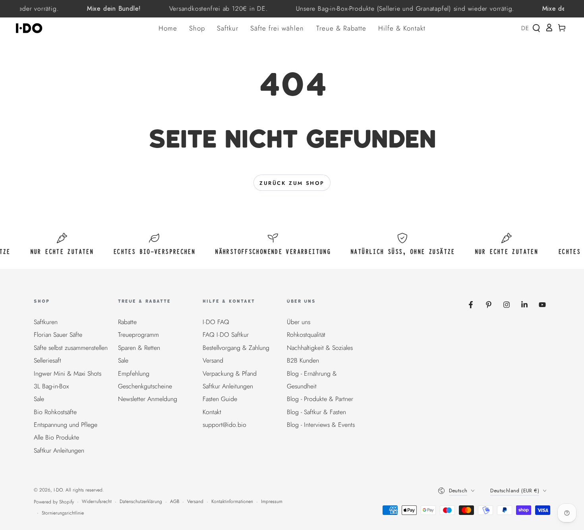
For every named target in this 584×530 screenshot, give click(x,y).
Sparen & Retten (139, 347)
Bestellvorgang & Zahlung (236, 347)
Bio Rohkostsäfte (55, 412)
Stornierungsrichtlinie (63, 513)
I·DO (58, 490)
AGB (174, 501)
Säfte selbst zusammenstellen (71, 347)
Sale (39, 398)
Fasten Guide (220, 398)
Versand (213, 360)
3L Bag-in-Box (51, 386)
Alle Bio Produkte (56, 437)
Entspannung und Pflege (65, 424)
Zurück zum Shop (292, 183)
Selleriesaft (47, 360)
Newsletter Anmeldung (147, 398)
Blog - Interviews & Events (321, 424)
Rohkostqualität (306, 334)
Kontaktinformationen (232, 501)
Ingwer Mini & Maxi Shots (67, 373)
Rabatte (127, 321)
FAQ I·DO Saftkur (226, 334)
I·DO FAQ (216, 321)
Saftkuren (46, 321)
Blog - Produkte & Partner (320, 398)
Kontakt (212, 412)
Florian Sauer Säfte (58, 334)
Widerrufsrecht (97, 501)
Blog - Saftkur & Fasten (316, 412)
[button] (536, 28)
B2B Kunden (303, 360)
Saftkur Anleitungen (59, 450)
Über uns (298, 321)
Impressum (271, 501)
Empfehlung (133, 373)
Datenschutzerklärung (141, 501)
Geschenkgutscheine (145, 386)
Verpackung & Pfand (230, 373)
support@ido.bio (224, 424)
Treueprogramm (138, 334)
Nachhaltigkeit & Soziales (320, 347)
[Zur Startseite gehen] (31, 28)
